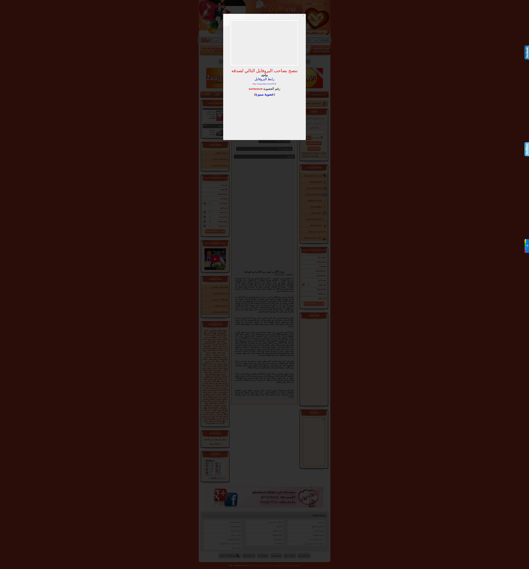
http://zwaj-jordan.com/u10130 (264, 84)
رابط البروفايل (264, 79)
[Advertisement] (264, 43)
